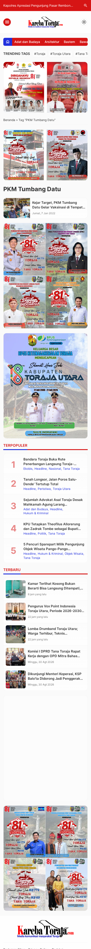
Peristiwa (44, 489)
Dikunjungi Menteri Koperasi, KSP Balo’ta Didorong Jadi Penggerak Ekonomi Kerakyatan (55, 678)
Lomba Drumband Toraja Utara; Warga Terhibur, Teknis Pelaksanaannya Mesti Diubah (53, 633)
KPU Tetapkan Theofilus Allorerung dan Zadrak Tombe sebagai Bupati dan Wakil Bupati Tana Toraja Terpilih (53, 528)
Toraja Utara (61, 489)
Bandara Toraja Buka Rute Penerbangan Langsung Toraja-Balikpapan (48, 464)
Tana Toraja (71, 468)
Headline (40, 468)
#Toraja (39, 54)
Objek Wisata (74, 553)
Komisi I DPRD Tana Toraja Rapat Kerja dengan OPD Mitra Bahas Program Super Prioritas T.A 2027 (55, 656)
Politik (42, 533)
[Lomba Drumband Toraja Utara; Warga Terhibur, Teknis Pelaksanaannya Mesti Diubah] (16, 634)
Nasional (55, 468)
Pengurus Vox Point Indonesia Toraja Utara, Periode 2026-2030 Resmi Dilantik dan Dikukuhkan (55, 611)
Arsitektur (52, 42)
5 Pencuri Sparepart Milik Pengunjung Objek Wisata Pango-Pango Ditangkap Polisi (53, 549)
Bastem (69, 42)
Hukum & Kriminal (35, 513)
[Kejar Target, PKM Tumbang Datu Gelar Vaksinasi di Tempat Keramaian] (17, 208)
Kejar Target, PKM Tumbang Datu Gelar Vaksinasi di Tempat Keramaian (57, 207)
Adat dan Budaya (27, 42)
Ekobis (27, 468)
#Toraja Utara (60, 54)
